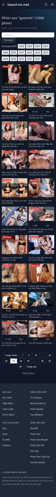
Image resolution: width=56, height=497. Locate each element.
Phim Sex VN (37, 445)
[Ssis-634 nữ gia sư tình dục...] (41, 329)
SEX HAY (6, 392)
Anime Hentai (37, 462)
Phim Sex (35, 434)
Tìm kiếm (8, 40)
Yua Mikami (36, 414)
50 (20, 366)
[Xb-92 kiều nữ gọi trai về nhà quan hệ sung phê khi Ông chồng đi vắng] (41, 214)
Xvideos (6, 445)
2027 (37, 46)
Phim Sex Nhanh (39, 439)
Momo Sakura (38, 403)
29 (28, 361)
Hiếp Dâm (7, 403)
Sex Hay (34, 451)
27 (13, 361)
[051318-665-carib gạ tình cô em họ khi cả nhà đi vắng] (14, 328)
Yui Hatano (36, 397)
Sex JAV (34, 428)
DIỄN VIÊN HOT (38, 392)
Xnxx (4, 434)
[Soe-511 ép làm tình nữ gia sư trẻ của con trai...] (14, 300)
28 (21, 361)
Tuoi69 (5, 439)
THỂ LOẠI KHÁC (10, 422)
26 (6, 361)
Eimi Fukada (36, 409)
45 (50, 361)
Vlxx (4, 428)
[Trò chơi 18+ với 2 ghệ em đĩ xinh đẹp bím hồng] (41, 100)
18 (36, 355)
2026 (21, 46)
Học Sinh (7, 397)
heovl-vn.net (18, 4)
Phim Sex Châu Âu (40, 456)
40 (42, 361)
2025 (29, 46)
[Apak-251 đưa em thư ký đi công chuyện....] (41, 299)
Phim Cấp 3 (8, 414)
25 (50, 355)
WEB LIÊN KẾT (37, 422)
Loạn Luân (7, 409)
